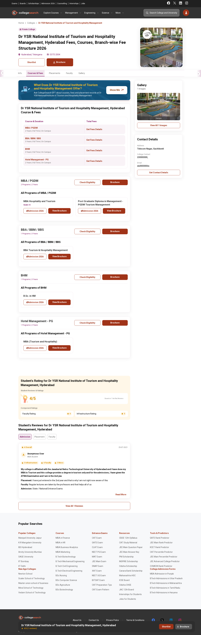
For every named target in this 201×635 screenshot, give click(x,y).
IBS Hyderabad (25, 547)
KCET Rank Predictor (159, 547)
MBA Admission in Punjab (162, 574)
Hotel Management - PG (37, 159)
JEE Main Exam (99, 561)
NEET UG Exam (99, 575)
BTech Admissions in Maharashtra (166, 583)
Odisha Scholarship (128, 566)
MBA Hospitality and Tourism (39, 201)
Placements (54, 73)
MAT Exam (97, 556)
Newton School (25, 574)
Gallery (82, 73)
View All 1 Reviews (74, 506)
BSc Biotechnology (64, 589)
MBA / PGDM (31, 128)
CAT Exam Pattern (100, 589)
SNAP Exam (97, 566)
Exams (14, 3)
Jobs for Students (127, 599)
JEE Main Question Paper (131, 547)
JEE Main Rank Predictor (161, 542)
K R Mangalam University (29, 542)
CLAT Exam (97, 547)
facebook (153, 620)
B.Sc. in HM (29, 296)
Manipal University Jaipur (30, 538)
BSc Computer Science (66, 580)
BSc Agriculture (63, 585)
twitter (162, 620)
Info (20, 73)
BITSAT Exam (98, 580)
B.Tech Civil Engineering (67, 566)
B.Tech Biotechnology (66, 556)
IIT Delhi (22, 566)
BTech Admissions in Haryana (163, 592)
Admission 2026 (48, 3)
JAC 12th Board (126, 589)
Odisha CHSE (125, 585)
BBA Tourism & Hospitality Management (45, 250)
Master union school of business (33, 583)
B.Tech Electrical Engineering (69, 571)
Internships (74, 3)
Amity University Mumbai (30, 552)
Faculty (69, 73)
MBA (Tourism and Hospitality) (40, 341)
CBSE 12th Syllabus (128, 538)
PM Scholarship (126, 556)
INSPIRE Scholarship (128, 561)
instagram (179, 620)
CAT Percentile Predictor (161, 552)
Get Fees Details (94, 129)
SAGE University (25, 556)
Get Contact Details (158, 172)
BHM (27, 149)
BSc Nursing (61, 575)
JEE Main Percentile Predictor (163, 556)
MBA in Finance (63, 538)
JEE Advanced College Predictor (165, 561)
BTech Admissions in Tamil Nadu (165, 588)
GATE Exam (97, 542)
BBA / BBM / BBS (33, 138)
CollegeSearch (25, 12)
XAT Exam (97, 571)
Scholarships (33, 3)
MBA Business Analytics (67, 547)
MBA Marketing (63, 552)
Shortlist (31, 62)
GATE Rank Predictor (159, 538)
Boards (23, 3)
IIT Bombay (23, 561)
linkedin (170, 620)
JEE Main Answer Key (129, 552)
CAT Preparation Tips (102, 585)
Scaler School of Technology (31, 578)
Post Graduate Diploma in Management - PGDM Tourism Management (100, 203)
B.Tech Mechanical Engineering (70, 561)
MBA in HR (60, 542)
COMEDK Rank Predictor (161, 566)
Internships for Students (130, 594)
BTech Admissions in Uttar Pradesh (166, 578)
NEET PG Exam (99, 552)
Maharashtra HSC (127, 575)
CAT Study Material (128, 542)
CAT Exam (97, 538)
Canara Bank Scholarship (130, 571)
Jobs (83, 3)
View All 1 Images (158, 125)
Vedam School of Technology (32, 592)
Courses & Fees (35, 73)
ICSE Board (124, 580)
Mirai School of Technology (30, 588)
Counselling (62, 3)
